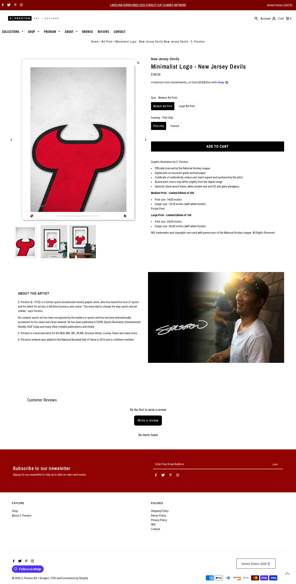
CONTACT (119, 31)
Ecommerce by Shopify (74, 578)
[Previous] (11, 139)
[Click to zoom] (138, 62)
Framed (175, 126)
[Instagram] (21, 5)
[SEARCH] (256, 18)
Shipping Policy (160, 511)
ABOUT (69, 31)
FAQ (153, 524)
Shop (15, 511)
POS (53, 578)
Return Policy (158, 515)
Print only (158, 126)
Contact (155, 529)
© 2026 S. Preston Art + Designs (31, 578)
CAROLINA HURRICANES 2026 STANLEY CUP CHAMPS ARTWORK (148, 5)
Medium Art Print (162, 106)
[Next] (145, 139)
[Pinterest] (15, 5)
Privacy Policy (159, 520)
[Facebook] (2, 5)
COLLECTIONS (10, 31)
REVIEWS (103, 31)
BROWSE (87, 31)
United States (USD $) (279, 5)
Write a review (148, 420)
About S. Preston (21, 515)
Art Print (107, 41)
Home (95, 41)
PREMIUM (50, 31)
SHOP (31, 31)
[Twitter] (8, 5)
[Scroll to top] (287, 573)
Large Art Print (187, 106)
